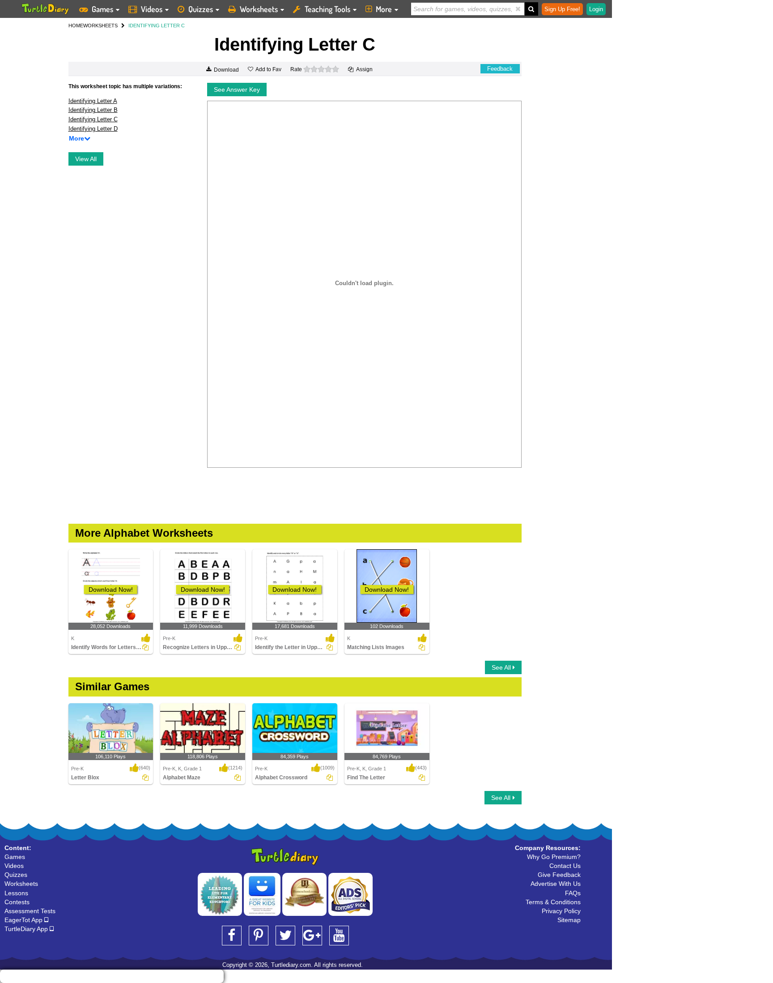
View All (86, 158)
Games (102, 9)
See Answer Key (237, 89)
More (384, 9)
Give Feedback (559, 874)
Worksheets (259, 9)
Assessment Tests (29, 911)
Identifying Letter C (93, 119)
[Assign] (145, 647)
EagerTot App (24, 919)
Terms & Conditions (553, 902)
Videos (151, 9)
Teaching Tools (327, 9)
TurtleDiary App (27, 928)
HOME (75, 25)
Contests (17, 902)
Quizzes (201, 9)
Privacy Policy (561, 911)
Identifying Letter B (93, 110)
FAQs (573, 893)
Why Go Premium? (554, 856)
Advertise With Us (556, 883)
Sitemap (569, 919)
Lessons (16, 893)
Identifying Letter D (93, 128)
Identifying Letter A (92, 101)
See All (502, 667)
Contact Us (565, 865)
